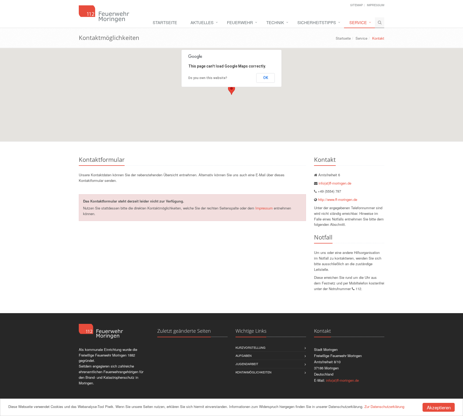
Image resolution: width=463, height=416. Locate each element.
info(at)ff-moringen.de (335, 183)
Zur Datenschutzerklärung (384, 406)
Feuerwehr (240, 22)
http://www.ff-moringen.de (337, 199)
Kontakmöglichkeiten (253, 372)
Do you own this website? (207, 78)
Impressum (375, 5)
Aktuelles (202, 22)
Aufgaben (244, 355)
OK (265, 78)
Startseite (165, 22)
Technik (275, 22)
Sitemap (356, 5)
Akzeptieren (439, 407)
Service (358, 22)
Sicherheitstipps (316, 22)
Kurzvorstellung (251, 347)
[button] (231, 90)
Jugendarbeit (247, 364)
